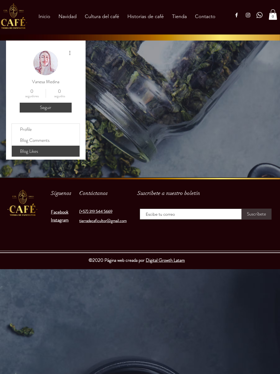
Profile (26, 129)
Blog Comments (34, 140)
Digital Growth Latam (165, 260)
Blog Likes (29, 151)
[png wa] (259, 15)
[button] (273, 14)
